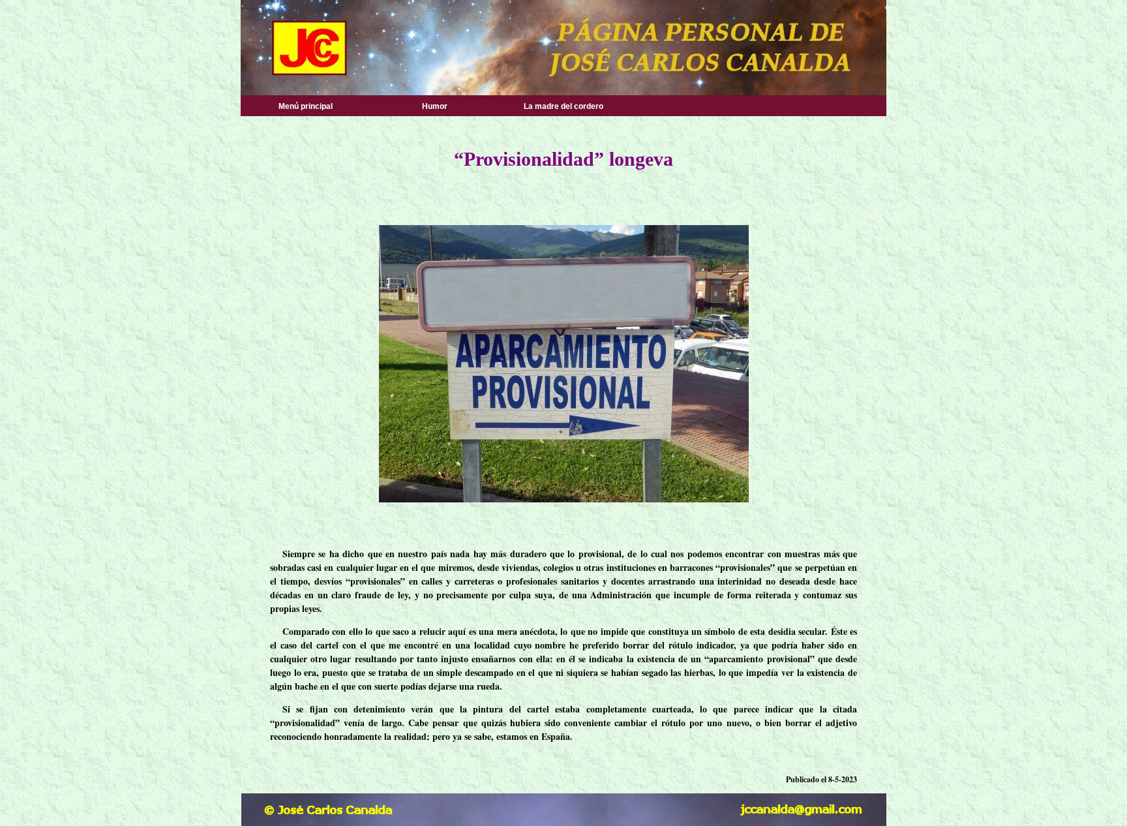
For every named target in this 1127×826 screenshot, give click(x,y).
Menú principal (305, 106)
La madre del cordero (563, 106)
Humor (434, 106)
